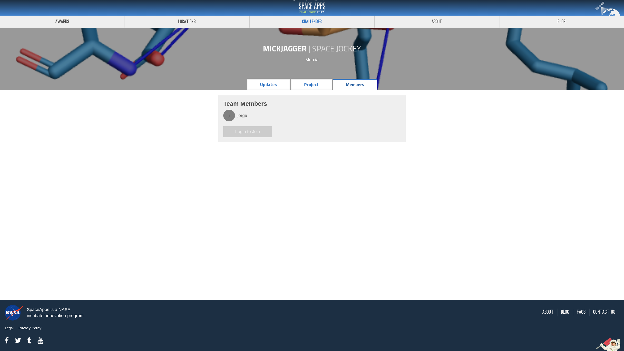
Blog (562, 22)
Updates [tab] (268, 84)
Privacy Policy (30, 328)
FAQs (581, 312)
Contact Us (604, 312)
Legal (9, 328)
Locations (187, 22)
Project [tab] (311, 84)
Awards (62, 22)
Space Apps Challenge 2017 (312, 8)
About (437, 22)
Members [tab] (355, 84)
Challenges (312, 22)
